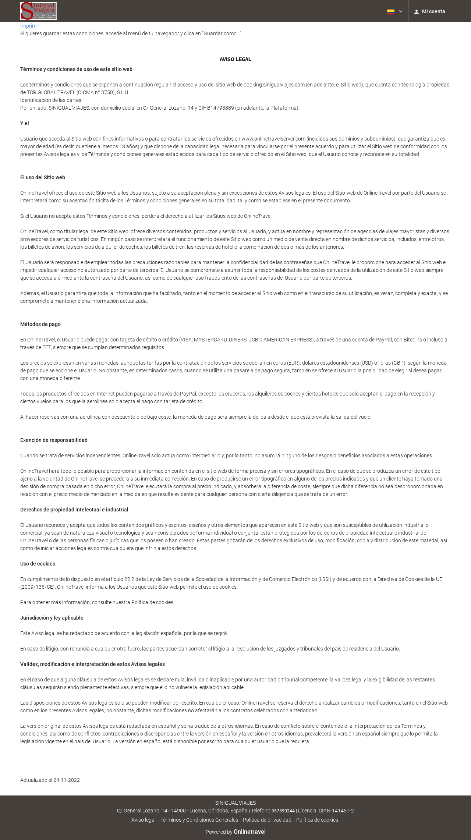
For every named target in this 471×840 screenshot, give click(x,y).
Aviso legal (143, 820)
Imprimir (29, 26)
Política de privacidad (267, 820)
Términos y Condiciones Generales (199, 820)
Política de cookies (317, 820)
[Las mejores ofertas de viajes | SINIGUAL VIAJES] (38, 11)
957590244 (283, 811)
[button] (394, 11)
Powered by (236, 832)
